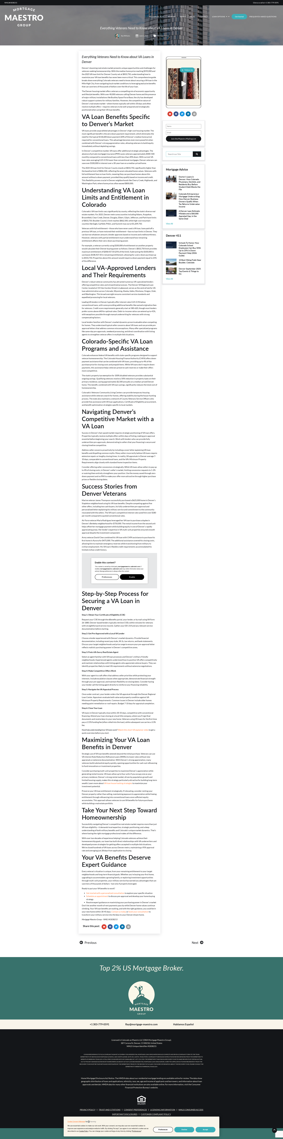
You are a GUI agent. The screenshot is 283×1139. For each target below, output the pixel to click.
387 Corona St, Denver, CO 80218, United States (141, 1043)
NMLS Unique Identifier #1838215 (141, 1046)
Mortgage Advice (163, 36)
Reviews (171, 16)
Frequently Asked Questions (262, 16)
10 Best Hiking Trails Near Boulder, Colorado (190, 261)
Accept (205, 1129)
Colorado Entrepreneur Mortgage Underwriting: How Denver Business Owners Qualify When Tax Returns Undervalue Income (189, 200)
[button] (104, 926)
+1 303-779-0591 (272, 3)
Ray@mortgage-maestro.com (141, 1024)
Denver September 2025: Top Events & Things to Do (190, 271)
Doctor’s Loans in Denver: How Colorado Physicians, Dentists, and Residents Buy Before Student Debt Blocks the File (189, 183)
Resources (154, 16)
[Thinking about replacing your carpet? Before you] (183, 83)
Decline (184, 1129)
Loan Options (218, 16)
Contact (203, 16)
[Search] (197, 154)
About (183, 16)
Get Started (239, 16)
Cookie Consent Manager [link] (76, 1121)
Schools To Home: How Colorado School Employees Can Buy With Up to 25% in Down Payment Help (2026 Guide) (190, 249)
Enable (132, 577)
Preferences (163, 1129)
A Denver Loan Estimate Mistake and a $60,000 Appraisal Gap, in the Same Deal (189, 215)
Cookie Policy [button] (83, 1131)
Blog (192, 16)
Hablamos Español (183, 1024)
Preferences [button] (136, 1131)
